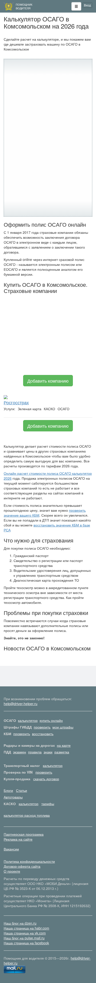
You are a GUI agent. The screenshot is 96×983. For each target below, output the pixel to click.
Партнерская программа (24, 834)
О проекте (12, 871)
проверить (42, 727)
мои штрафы (62, 727)
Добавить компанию (48, 380)
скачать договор (46, 778)
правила (35, 751)
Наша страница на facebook (26, 942)
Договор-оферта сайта (22, 866)
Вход (87, 5)
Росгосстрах (16, 402)
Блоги (8, 790)
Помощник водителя (24, 6)
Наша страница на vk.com (25, 933)
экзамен (19, 751)
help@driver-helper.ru (20, 703)
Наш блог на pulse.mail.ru (24, 937)
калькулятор (28, 720)
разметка (61, 751)
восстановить (42, 733)
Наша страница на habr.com (26, 928)
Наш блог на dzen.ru (20, 923)
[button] (76, 6)
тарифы (47, 803)
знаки (48, 751)
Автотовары (13, 797)
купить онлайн (51, 720)
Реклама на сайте (18, 839)
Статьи (21, 790)
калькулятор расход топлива (27, 815)
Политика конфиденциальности (29, 861)
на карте (64, 745)
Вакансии (11, 849)
